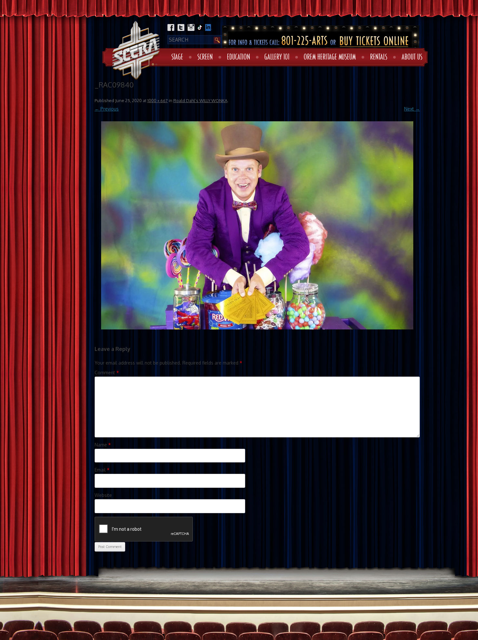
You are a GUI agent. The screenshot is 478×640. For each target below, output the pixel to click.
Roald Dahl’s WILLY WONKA (200, 100)
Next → (412, 109)
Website (103, 495)
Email (102, 470)
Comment (107, 372)
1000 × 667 (157, 100)
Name (103, 444)
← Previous (107, 109)
